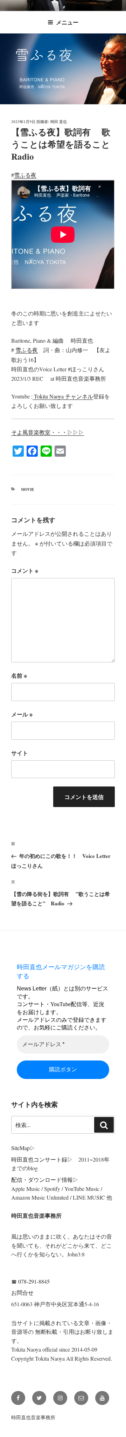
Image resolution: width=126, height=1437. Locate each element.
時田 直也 (58, 121)
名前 (19, 675)
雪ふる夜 (25, 174)
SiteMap (20, 1147)
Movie (27, 489)
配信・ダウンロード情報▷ (44, 1179)
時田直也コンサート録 (39, 1159)
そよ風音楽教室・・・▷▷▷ (47, 432)
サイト (19, 753)
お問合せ (22, 1292)
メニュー (67, 22)
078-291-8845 (34, 1281)
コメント (24, 571)
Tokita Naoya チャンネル (63, 396)
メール (22, 714)
